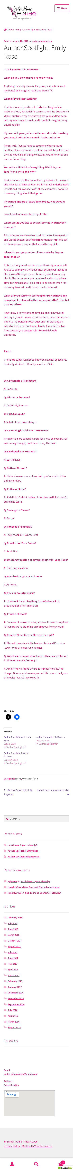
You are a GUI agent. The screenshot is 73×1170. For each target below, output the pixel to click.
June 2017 (13, 958)
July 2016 (12, 1010)
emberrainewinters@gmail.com (21, 1073)
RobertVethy (14, 892)
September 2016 (16, 1004)
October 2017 (15, 940)
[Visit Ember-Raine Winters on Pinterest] (12, 1053)
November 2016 (16, 998)
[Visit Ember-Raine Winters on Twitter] (19, 1053)
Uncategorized (30, 778)
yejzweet (12, 881)
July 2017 (12, 952)
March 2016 (13, 1021)
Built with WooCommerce (37, 1146)
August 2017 (14, 946)
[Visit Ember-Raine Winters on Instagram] (6, 1053)
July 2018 (12, 923)
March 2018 (13, 934)
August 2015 (14, 1027)
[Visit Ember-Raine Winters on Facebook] (25, 1053)
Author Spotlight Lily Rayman (50, 736)
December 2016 (15, 992)
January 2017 (15, 987)
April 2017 (13, 969)
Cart (56, 1161)
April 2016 (13, 1015)
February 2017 (15, 981)
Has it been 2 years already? (53, 792)
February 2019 (15, 917)
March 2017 (13, 975)
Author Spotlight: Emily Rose (23, 850)
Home (11, 29)
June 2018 (13, 929)
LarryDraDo (14, 887)
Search (36, 1164)
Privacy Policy (12, 1146)
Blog (18, 29)
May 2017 (12, 963)
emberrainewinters (42, 41)
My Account (12, 1164)
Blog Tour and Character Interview (41, 887)
